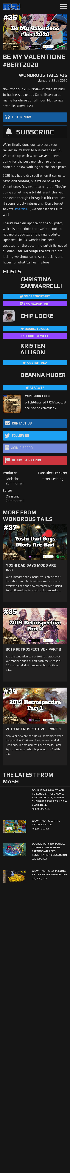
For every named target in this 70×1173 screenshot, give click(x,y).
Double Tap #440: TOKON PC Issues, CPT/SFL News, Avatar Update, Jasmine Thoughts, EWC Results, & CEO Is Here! (49, 797)
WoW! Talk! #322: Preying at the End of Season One (49, 873)
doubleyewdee (37, 328)
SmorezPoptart (37, 296)
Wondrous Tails (37, 396)
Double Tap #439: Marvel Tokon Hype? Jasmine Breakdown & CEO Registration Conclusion (49, 849)
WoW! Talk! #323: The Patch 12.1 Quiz (46, 822)
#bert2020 (22, 209)
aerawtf (37, 387)
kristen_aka (37, 362)
